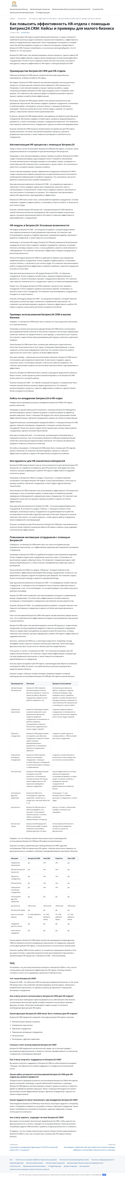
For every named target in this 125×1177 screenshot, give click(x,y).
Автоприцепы (84, 1166)
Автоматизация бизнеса (19, 9)
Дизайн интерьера (70, 1166)
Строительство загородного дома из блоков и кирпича (29, 1169)
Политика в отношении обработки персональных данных (36, 1160)
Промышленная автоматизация (22, 12)
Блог (11, 1160)
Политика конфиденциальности (102, 1160)
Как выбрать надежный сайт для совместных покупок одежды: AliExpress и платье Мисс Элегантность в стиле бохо (89, 1147)
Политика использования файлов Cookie (74, 1160)
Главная (12, 18)
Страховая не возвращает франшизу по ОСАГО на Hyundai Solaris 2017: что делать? (34, 1147)
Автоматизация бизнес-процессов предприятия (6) (71, 9)
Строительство (97, 9)
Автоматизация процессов (40, 9)
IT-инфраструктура (43, 12)
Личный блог (22, 18)
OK (104, 1175)
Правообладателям (17, 1163)
